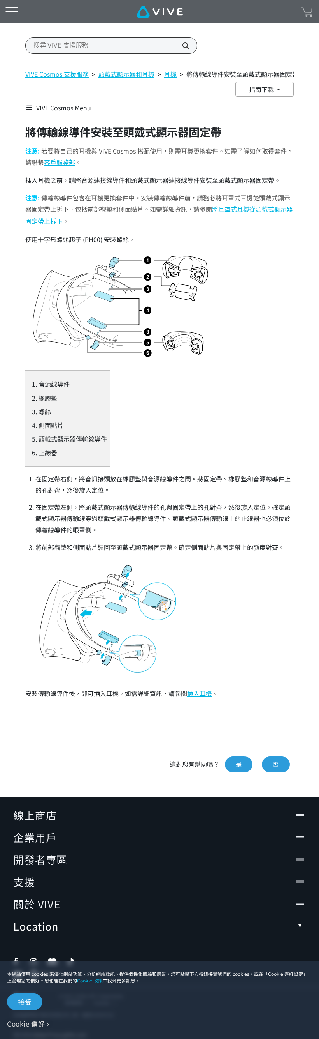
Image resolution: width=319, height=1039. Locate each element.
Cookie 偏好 (26, 1023)
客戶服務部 (59, 162)
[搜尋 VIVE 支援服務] (181, 45)
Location (35, 926)
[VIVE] (160, 12)
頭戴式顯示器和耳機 (126, 74)
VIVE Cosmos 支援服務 (57, 74)
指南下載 (262, 89)
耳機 (170, 74)
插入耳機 (199, 694)
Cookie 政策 (90, 980)
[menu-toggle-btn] (11, 11)
